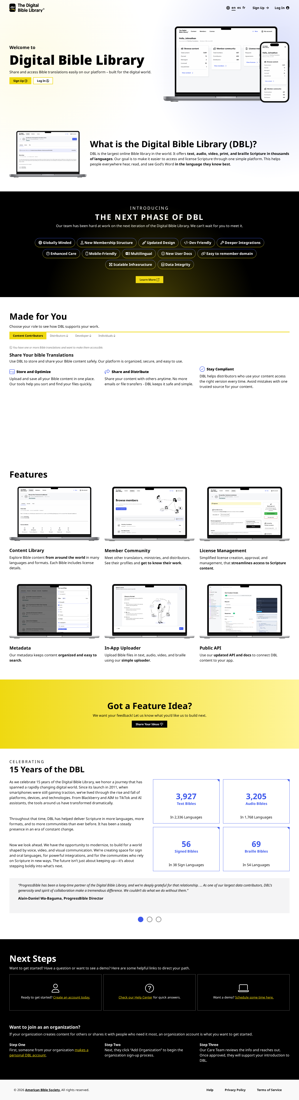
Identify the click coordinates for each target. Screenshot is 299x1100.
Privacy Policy (235, 1090)
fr (244, 7)
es (239, 7)
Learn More (148, 280)
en (234, 7)
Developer (82, 336)
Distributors (58, 336)
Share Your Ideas (148, 724)
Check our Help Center (135, 997)
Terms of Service (269, 1090)
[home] (26, 8)
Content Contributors (28, 336)
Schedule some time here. (254, 997)
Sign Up (258, 8)
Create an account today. (71, 997)
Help (209, 1090)
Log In (280, 8)
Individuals (105, 336)
